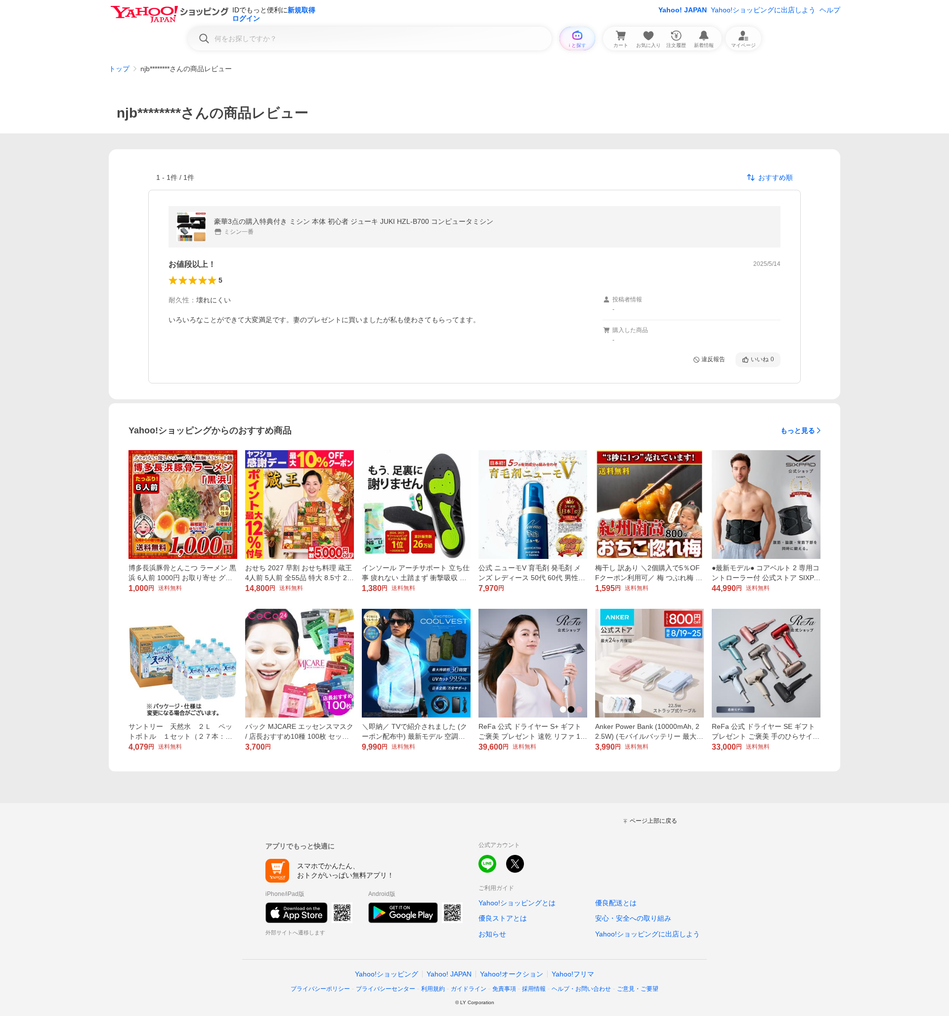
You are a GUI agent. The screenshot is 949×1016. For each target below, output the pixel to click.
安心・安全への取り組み (633, 918)
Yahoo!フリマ (573, 974)
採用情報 (534, 988)
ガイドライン (468, 988)
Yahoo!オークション (511, 974)
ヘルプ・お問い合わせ (581, 988)
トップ (119, 69)
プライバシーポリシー (320, 988)
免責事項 (504, 988)
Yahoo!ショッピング (386, 974)
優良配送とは (616, 903)
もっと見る (797, 430)
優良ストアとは (502, 918)
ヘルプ (830, 10)
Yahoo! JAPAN (682, 10)
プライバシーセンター (385, 988)
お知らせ (492, 934)
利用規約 (433, 988)
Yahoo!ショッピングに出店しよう (763, 10)
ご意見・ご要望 (637, 988)
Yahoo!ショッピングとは (517, 903)
